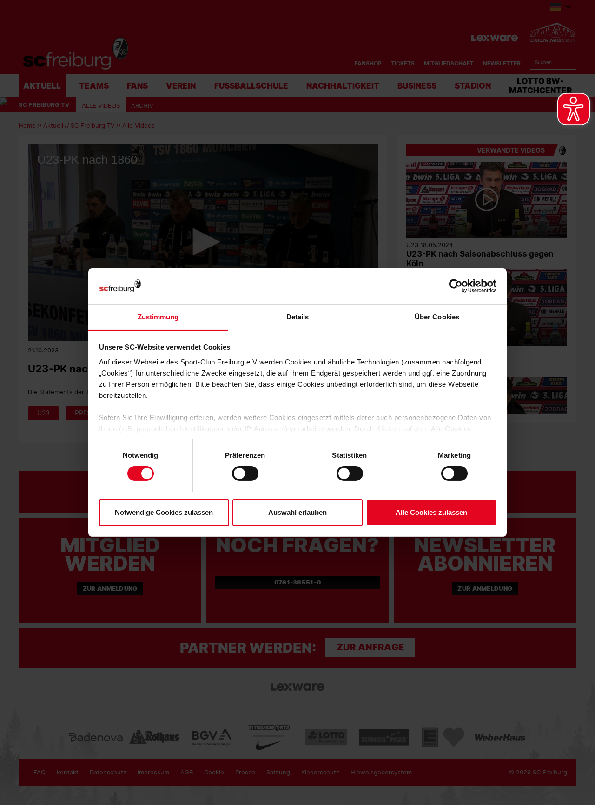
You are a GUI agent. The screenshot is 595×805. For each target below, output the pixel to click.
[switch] (245, 473)
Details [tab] (297, 317)
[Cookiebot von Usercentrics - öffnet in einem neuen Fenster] (455, 286)
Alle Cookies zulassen (431, 512)
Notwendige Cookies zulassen (164, 512)
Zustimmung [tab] (158, 317)
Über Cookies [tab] (437, 317)
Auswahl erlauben (297, 512)
